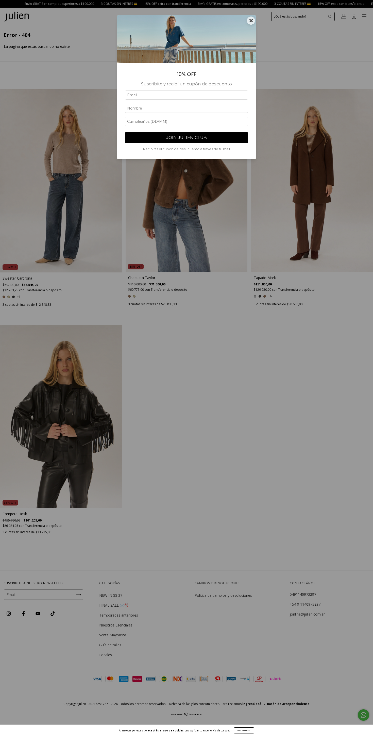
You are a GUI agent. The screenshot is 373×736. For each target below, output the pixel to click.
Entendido (243, 730)
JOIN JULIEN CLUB (186, 137)
